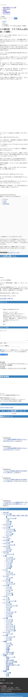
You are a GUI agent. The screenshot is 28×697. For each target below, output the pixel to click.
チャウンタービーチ (11, 605)
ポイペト (8, 535)
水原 (7, 674)
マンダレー (9, 613)
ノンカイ (8, 563)
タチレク (8, 604)
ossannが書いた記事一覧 (6, 298)
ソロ (7, 520)
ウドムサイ (9, 619)
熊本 (7, 668)
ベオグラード (10, 554)
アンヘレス (9, 582)
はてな (5, 202)
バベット (8, 532)
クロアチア (6, 543)
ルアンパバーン (10, 627)
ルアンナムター (10, 626)
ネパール (5, 576)
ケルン (8, 571)
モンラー (8, 615)
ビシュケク (9, 541)
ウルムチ (8, 643)
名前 (3, 343)
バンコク (5, 252)
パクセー (8, 622)
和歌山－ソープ (10, 657)
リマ (7, 598)
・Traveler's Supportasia (6, 691)
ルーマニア (6, 632)
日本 (5, 655)
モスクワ (8, 640)
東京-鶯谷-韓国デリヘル (12, 665)
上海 (7, 647)
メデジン (8, 549)
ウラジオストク (10, 636)
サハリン (8, 638)
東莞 (8, 649)
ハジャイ (8, 565)
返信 (4, 324)
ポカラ (8, 579)
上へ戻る (2, 680)
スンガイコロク (10, 559)
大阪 (7, 658)
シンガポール (7, 551)
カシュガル (9, 644)
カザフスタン (7, 524)
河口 (7, 651)
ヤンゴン (9, 616)
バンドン (8, 523)
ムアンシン (9, 624)
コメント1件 (16, 252)
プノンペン (9, 534)
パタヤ (8, 568)
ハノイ (8, 591)
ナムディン (9, 590)
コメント (3, 330)
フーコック (9, 593)
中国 (5, 641)
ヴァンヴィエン (10, 629)
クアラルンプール (11, 601)
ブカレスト (9, 633)
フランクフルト (10, 574)
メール (5, 345)
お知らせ (5, 512)
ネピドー (8, 607)
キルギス (6, 540)
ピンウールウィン (11, 612)
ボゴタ (8, 548)
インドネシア (7, 514)
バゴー (8, 610)
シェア (5, 200)
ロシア (5, 635)
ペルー (5, 596)
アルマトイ (9, 526)
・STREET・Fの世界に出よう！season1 (10, 689)
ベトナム (6, 585)
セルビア (5, 552)
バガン (8, 608)
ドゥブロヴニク (10, 545)
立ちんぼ (10, 252)
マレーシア (6, 599)
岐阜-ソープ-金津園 (11, 661)
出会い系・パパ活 (8, 654)
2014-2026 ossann (10, 696)
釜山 (7, 675)
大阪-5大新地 (10, 660)
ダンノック (9, 560)
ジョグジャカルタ (11, 518)
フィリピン (6, 580)
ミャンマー (6, 602)
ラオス (5, 618)
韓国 (5, 671)
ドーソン (8, 588)
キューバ (5, 537)
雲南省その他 (10, 652)
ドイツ (5, 569)
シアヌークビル (10, 529)
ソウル (8, 672)
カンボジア (6, 527)
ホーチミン (9, 594)
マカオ (8, 646)
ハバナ (8, 538)
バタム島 (8, 521)
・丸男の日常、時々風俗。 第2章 (9, 687)
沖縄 (7, 666)
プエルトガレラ (10, 583)
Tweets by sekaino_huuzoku (6, 407)
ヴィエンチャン (11, 630)
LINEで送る (6, 203)
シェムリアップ (11, 530)
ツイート (5, 199)
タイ (1, 252)
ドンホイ (8, 587)
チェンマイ (9, 562)
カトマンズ (9, 577)
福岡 (7, 669)
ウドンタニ (9, 557)
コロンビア (6, 546)
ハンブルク (9, 573)
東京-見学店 (9, 663)
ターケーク (9, 621)
